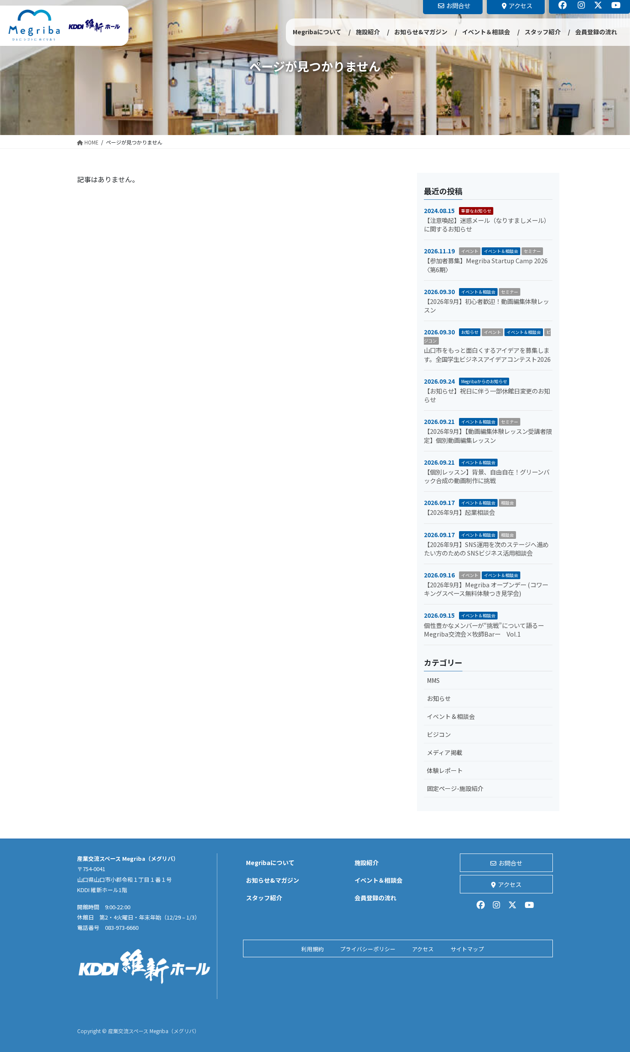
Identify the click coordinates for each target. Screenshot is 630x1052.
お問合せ (510, 863)
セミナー (532, 251)
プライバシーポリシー (368, 949)
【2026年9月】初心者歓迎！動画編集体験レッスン (486, 305)
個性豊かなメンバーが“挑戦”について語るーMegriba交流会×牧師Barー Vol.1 (484, 629)
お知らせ (469, 332)
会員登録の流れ (375, 897)
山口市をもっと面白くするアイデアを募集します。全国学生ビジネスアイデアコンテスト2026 (487, 354)
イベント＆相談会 (501, 251)
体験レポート (445, 770)
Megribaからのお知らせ (484, 381)
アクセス (510, 884)
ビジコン (439, 734)
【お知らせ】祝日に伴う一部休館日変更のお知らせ (487, 395)
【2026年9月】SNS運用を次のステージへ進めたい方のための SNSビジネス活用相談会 (486, 548)
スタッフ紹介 (264, 897)
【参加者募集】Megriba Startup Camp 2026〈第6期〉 (486, 265)
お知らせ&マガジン (272, 880)
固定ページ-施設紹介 (455, 788)
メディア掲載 (444, 752)
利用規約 (312, 949)
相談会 (507, 502)
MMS (433, 680)
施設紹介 (366, 862)
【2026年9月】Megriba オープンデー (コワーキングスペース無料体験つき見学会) (486, 589)
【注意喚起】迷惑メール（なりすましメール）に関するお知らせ (487, 224)
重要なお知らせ (476, 210)
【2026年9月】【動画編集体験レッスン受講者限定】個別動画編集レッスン (488, 435)
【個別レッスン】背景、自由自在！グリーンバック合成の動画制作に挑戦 (486, 476)
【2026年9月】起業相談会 (459, 512)
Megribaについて (270, 862)
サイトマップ (467, 949)
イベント (469, 251)
